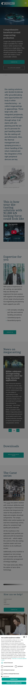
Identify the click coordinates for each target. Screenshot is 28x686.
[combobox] (24, 637)
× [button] (26, 637)
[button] (14, 676)
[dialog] (14, 660)
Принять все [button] (14, 679)
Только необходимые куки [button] (14, 683)
